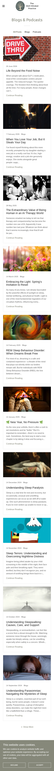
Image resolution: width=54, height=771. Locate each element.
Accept (39, 765)
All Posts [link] (17, 32)
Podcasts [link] (37, 32)
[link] (27, 6)
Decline (14, 765)
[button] (5, 6)
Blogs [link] (27, 32)
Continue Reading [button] (14, 95)
